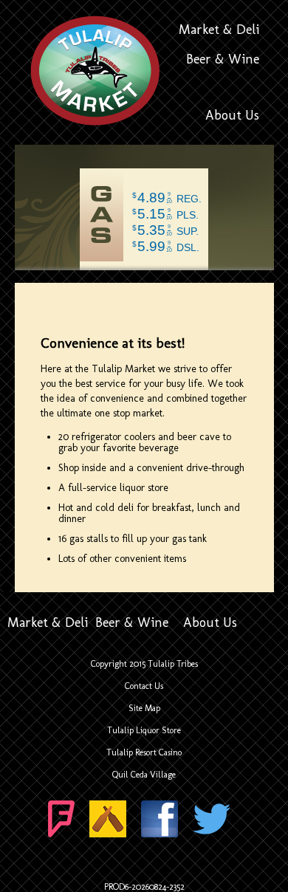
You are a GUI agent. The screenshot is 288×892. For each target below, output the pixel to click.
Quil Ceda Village (144, 774)
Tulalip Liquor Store (144, 730)
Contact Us (144, 686)
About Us (232, 115)
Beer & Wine (222, 59)
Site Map (144, 708)
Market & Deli (219, 29)
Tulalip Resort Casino (144, 752)
